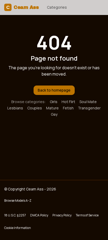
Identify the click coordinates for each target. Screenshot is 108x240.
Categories (57, 7)
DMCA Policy (39, 215)
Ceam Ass (22, 7)
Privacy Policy (62, 215)
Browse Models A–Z (17, 200)
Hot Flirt (68, 101)
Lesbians (15, 107)
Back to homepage (54, 90)
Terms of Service (87, 215)
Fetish (68, 107)
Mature (52, 107)
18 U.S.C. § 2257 (15, 215)
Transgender (89, 107)
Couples (34, 107)
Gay (54, 114)
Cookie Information (17, 228)
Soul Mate (88, 101)
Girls (53, 101)
